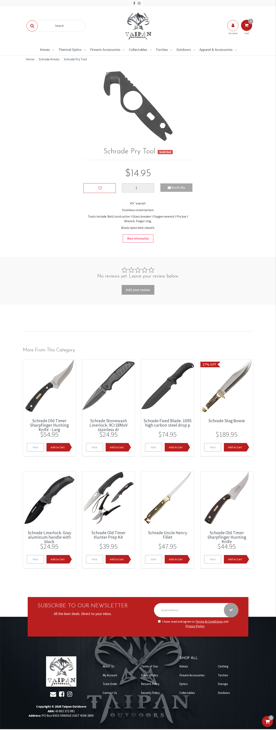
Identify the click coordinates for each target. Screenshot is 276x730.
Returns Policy (150, 684)
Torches (162, 49)
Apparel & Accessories (216, 49)
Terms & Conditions (209, 621)
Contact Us (110, 693)
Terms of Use (149, 666)
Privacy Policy (194, 626)
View (35, 447)
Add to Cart (57, 447)
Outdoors (183, 49)
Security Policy (150, 693)
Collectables (138, 49)
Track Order (110, 684)
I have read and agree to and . (195, 623)
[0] (267, 726)
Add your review (138, 289)
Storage (223, 684)
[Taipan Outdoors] (138, 25)
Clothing (223, 666)
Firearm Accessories (105, 49)
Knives (45, 49)
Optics (183, 684)
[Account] (233, 29)
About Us (108, 666)
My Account (110, 675)
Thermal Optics (70, 49)
